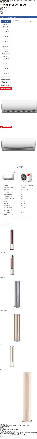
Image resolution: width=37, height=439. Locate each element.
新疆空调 (28, 425)
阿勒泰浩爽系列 (2, 252)
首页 (4, 17)
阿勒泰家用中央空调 (6, 58)
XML (3, 436)
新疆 (13, 434)
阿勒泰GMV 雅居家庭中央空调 (7, 222)
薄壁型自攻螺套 (3, 425)
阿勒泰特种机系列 (6, 46)
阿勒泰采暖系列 (5, 56)
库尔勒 (10, 434)
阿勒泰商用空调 (5, 75)
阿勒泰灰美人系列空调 (3, 310)
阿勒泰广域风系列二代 (3, 424)
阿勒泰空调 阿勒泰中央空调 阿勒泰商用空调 (19, 0)
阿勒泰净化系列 (5, 63)
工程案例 (1, 11)
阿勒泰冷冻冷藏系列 (6, 48)
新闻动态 (1, 12)
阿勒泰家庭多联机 (6, 68)
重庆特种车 (24, 425)
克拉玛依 (18, 434)
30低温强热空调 (6, 224)
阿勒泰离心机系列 (6, 29)
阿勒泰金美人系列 (2, 344)
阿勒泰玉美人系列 (2, 277)
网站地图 (1, 436)
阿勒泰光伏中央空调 (6, 31)
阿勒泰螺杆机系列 (6, 36)
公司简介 (1, 9)
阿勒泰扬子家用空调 (6, 70)
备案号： (5, 436)
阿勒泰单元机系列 (6, 26)
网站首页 (1, 8)
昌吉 (8, 434)
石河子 (22, 434)
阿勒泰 (15, 434)
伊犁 (20, 434)
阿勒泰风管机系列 (6, 43)
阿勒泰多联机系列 (6, 34)
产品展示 (1, 10)
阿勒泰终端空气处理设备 (6, 53)
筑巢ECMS (5, 435)
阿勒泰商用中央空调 (6, 24)
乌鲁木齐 (6, 434)
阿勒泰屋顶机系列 (6, 51)
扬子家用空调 (9, 17)
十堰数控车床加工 (19, 425)
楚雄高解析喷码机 (9, 425)
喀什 (12, 434)
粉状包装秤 (14, 425)
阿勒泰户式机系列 (6, 41)
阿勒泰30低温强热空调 (15, 17)
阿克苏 (24, 434)
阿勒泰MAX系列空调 (3, 369)
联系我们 (1, 13)
